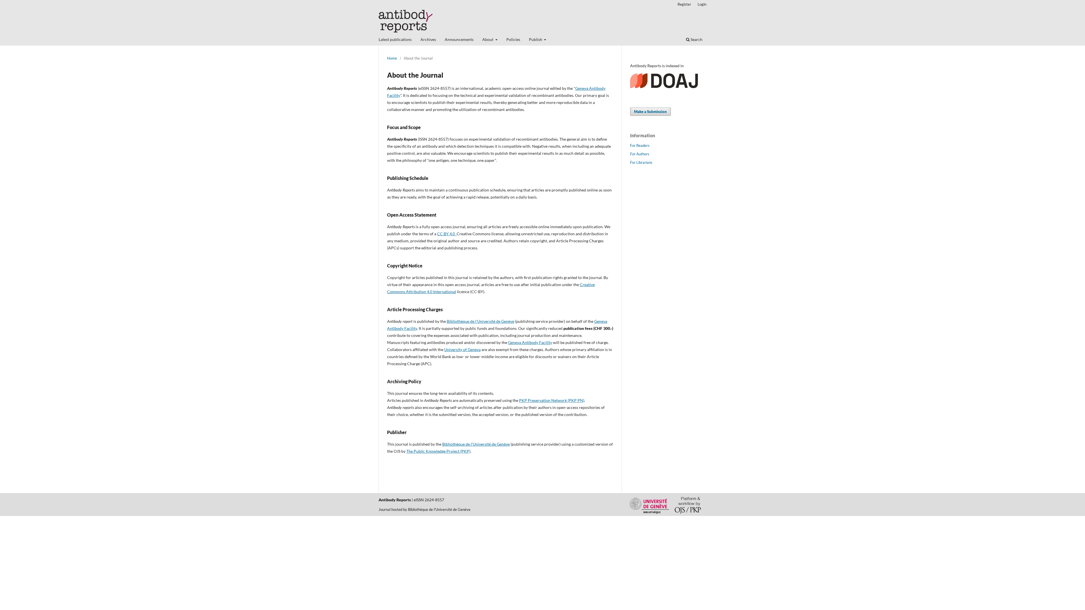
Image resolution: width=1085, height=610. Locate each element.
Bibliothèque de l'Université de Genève (480, 321)
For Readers (640, 145)
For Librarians (641, 162)
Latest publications (395, 39)
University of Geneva (462, 349)
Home (392, 58)
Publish (536, 39)
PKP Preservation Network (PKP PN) (551, 400)
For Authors (639, 154)
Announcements (459, 39)
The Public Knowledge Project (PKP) (438, 451)
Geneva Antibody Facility (530, 342)
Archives (428, 39)
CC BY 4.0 (447, 233)
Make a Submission (650, 111)
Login (702, 4)
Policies (513, 39)
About (488, 39)
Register (684, 4)
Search (696, 39)
